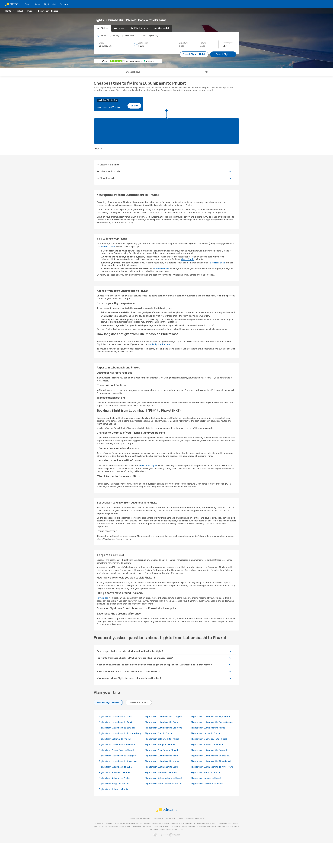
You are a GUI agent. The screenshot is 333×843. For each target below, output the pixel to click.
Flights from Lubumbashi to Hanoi (161, 755)
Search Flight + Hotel (194, 54)
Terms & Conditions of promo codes (191, 818)
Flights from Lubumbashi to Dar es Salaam (212, 722)
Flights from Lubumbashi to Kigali (115, 722)
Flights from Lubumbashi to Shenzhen (118, 761)
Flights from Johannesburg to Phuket (163, 778)
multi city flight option (159, 344)
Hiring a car (102, 598)
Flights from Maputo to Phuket (206, 778)
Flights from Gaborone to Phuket (161, 772)
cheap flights (187, 259)
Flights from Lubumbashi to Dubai (115, 767)
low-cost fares (108, 246)
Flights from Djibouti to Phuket (114, 789)
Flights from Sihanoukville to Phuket (209, 739)
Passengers (228, 43)
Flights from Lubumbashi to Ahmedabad (211, 761)
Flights (27, 4)
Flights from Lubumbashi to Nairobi (208, 728)
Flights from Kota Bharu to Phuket (162, 739)
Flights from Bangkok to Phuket (160, 744)
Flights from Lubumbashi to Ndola (115, 716)
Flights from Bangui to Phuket (114, 783)
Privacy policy (171, 818)
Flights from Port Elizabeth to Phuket (163, 783)
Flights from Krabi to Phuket (159, 733)
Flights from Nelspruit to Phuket (114, 778)
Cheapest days (133, 72)
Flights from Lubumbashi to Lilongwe (163, 716)
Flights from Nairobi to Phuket (206, 772)
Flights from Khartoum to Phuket (207, 783)
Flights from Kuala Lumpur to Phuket (117, 744)
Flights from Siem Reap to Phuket (161, 750)
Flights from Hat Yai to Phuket (206, 733)
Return (203, 43)
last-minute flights (148, 465)
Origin (101, 43)
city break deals (217, 263)
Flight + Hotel (50, 4)
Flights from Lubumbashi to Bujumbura (210, 716)
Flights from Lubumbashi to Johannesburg (120, 733)
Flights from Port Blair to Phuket (207, 744)
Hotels (37, 4)
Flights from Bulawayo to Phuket (115, 772)
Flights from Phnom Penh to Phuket (116, 750)
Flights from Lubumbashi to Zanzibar (117, 728)
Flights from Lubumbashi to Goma (161, 722)
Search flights (223, 54)
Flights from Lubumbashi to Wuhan (162, 761)
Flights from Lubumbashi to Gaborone (163, 728)
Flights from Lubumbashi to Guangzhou (210, 755)
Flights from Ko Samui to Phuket (115, 739)
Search (134, 105)
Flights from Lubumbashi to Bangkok (209, 750)
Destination (143, 43)
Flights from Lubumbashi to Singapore (117, 755)
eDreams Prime (161, 268)
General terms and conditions (139, 818)
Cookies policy (158, 818)
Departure (183, 43)
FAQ (206, 72)
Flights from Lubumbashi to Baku (161, 767)
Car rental (64, 4)
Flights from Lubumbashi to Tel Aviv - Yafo (212, 767)
